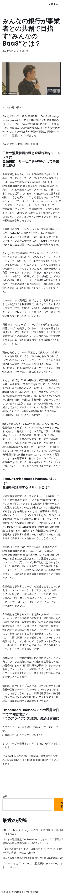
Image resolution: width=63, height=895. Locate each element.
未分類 (25, 50)
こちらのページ (18, 734)
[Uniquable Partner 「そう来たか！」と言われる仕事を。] (10, 3)
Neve (5, 891)
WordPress (32, 891)
